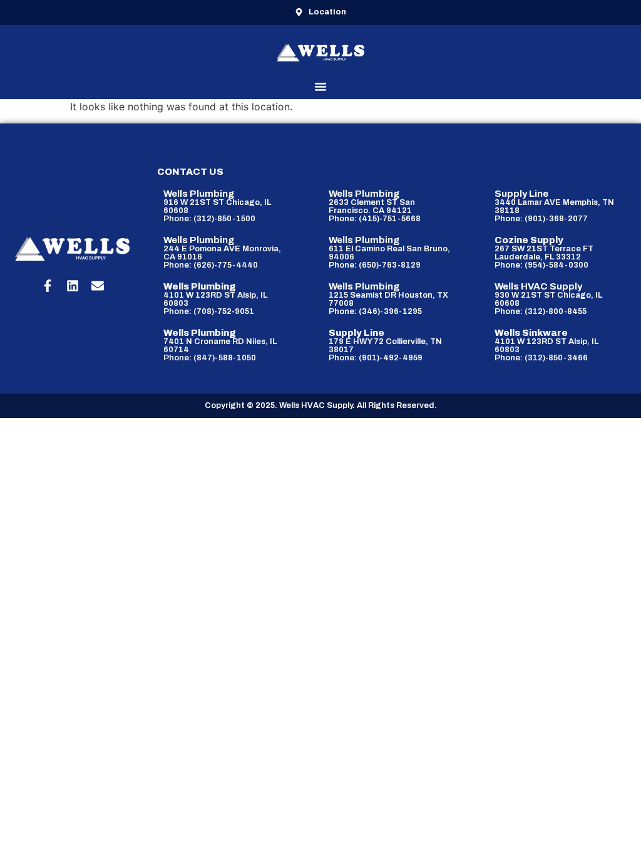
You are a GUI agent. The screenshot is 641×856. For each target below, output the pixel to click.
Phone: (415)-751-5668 (375, 218)
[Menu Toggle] (320, 86)
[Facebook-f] (47, 285)
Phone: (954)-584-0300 (541, 265)
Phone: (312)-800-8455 (541, 311)
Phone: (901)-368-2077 (541, 218)
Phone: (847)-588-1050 (209, 357)
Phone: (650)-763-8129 (375, 265)
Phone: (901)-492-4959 (376, 357)
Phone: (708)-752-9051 (208, 311)
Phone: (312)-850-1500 (209, 218)
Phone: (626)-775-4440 (210, 265)
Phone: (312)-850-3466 (541, 357)
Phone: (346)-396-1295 (375, 311)
